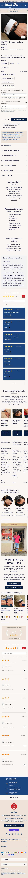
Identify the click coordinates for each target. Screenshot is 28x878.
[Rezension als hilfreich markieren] (24, 670)
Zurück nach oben (14, 797)
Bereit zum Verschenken (21, 870)
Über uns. (14, 200)
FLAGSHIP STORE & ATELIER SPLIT (14, 825)
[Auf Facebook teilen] (8, 175)
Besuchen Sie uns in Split (14, 587)
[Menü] (2, 5)
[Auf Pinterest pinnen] (11, 175)
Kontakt (2, 874)
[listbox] (14, 94)
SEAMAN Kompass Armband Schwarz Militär (19, 610)
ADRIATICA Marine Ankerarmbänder (7, 511)
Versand (8, 49)
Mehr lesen (17, 250)
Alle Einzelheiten (6, 433)
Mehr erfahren (22, 1)
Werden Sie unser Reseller (17, 872)
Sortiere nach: (14, 304)
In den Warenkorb (19, 119)
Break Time (6, 868)
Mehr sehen (14, 392)
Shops (7, 870)
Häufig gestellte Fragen (21, 873)
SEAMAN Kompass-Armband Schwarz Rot (6, 610)
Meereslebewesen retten (6, 872)
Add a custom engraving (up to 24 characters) (10, 102)
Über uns (3, 870)
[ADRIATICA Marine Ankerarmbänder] (7, 501)
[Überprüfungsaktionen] (23, 309)
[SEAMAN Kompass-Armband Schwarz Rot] (7, 601)
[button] (25, 5)
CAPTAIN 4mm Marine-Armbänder (20, 511)
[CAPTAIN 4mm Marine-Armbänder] (19, 501)
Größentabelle (16, 57)
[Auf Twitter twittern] (6, 175)
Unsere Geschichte (14, 583)
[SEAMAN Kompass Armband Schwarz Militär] (19, 601)
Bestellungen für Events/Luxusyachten (8, 873)
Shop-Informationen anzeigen (9, 127)
